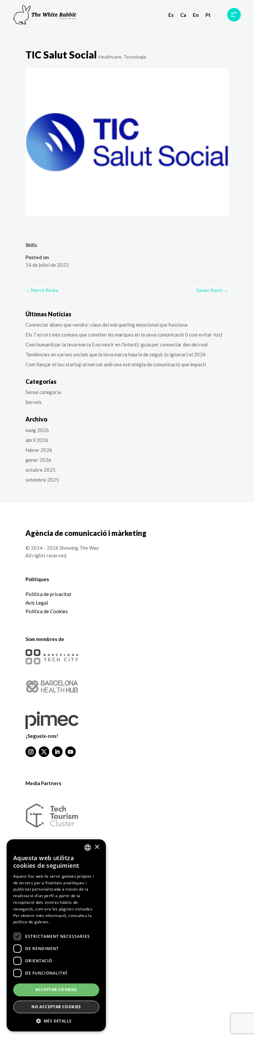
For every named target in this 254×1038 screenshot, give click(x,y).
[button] (56, 1021)
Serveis (33, 402)
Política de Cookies (46, 611)
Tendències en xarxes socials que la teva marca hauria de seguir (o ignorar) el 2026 (115, 354)
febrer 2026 (38, 450)
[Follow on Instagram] (30, 751)
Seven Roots (212, 290)
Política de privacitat (48, 594)
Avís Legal (36, 603)
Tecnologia (134, 57)
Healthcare (110, 57)
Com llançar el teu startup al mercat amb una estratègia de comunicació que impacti (115, 364)
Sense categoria (43, 392)
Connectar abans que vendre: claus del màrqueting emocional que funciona (106, 325)
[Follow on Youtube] (70, 751)
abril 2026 (36, 440)
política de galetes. (31, 922)
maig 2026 (37, 430)
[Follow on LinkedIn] (57, 751)
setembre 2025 (42, 480)
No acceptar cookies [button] (56, 1007)
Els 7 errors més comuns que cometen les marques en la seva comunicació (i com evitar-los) (123, 335)
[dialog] (56, 935)
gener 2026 (38, 460)
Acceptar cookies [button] (56, 989)
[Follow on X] (44, 751)
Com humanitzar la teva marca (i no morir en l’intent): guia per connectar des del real (116, 344)
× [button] (96, 847)
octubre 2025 (40, 470)
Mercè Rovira (41, 290)
